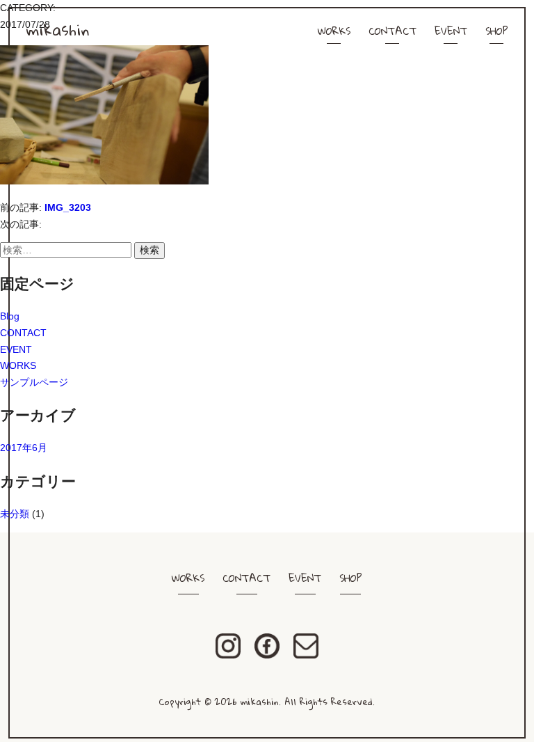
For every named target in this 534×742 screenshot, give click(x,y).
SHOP (496, 30)
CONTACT (392, 30)
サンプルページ (34, 382)
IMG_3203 (67, 207)
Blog (9, 316)
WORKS (334, 30)
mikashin (57, 29)
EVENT (451, 30)
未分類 (14, 513)
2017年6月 (23, 447)
